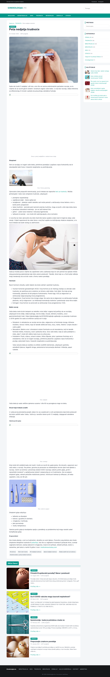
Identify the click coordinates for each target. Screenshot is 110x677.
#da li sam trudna (22, 551)
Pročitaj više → (35, 586)
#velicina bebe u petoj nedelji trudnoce (20, 554)
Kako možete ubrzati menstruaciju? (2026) (97, 77)
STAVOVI (68, 15)
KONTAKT (75, 669)
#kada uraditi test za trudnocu (67, 551)
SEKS (31, 15)
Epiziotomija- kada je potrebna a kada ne (48, 620)
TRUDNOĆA (39, 15)
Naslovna (11, 15)
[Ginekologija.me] (17, 8)
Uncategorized (89, 60)
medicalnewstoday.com (48, 547)
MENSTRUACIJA (22, 15)
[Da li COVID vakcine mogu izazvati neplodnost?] (18, 602)
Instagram (100, 1)
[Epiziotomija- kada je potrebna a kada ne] (18, 624)
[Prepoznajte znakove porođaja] (18, 646)
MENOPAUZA (50, 15)
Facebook (94, 1)
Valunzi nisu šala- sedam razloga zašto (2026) (100, 72)
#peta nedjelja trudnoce (50, 551)
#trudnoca (13, 551)
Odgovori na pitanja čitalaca (93, 56)
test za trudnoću (61, 191)
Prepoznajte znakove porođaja (43, 641)
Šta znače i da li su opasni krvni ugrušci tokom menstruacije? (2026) (99, 83)
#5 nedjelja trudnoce (35, 551)
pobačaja (35, 542)
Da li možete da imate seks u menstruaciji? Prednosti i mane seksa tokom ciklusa (99, 97)
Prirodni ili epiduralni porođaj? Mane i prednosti (50, 573)
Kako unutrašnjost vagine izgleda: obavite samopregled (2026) (99, 90)
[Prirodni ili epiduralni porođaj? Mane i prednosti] (18, 578)
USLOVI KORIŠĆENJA (65, 669)
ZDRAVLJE (59, 15)
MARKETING (83, 669)
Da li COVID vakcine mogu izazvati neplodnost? (50, 597)
